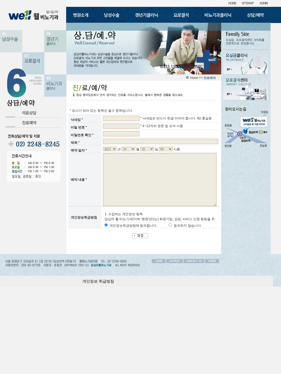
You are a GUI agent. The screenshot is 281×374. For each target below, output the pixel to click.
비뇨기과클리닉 (217, 14)
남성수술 (111, 14)
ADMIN (263, 3)
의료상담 (29, 113)
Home (194, 77)
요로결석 (181, 14)
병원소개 (80, 14)
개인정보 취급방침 (98, 281)
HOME (232, 3)
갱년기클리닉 (146, 14)
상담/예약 (255, 14)
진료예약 (29, 122)
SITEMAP (248, 3)
